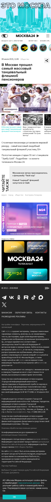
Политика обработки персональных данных (19, 428)
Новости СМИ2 (8, 239)
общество (19, 195)
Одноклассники (18, 297)
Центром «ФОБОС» (40, 439)
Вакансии (7, 312)
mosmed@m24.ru (19, 412)
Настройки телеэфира (11, 324)
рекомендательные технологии (14, 435)
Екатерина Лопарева (33, 195)
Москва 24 (25, 35)
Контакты (40, 312)
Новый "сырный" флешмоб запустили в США (26, 181)
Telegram (4, 297)
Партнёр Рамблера (9, 466)
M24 (16, 288)
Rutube (26, 297)
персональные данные (29, 483)
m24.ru (8, 331)
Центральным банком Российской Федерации (25, 443)
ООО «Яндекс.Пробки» (24, 447)
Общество (25, 59)
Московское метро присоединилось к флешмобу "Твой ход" (30, 174)
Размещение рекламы (14, 316)
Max (40, 297)
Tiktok (33, 297)
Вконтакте (11, 297)
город (10, 195)
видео (4, 195)
